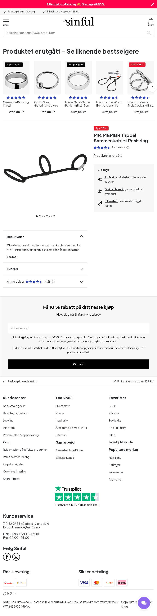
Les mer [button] (12, 256)
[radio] (8, 97)
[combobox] (74, 33)
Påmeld (78, 364)
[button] (152, 4)
